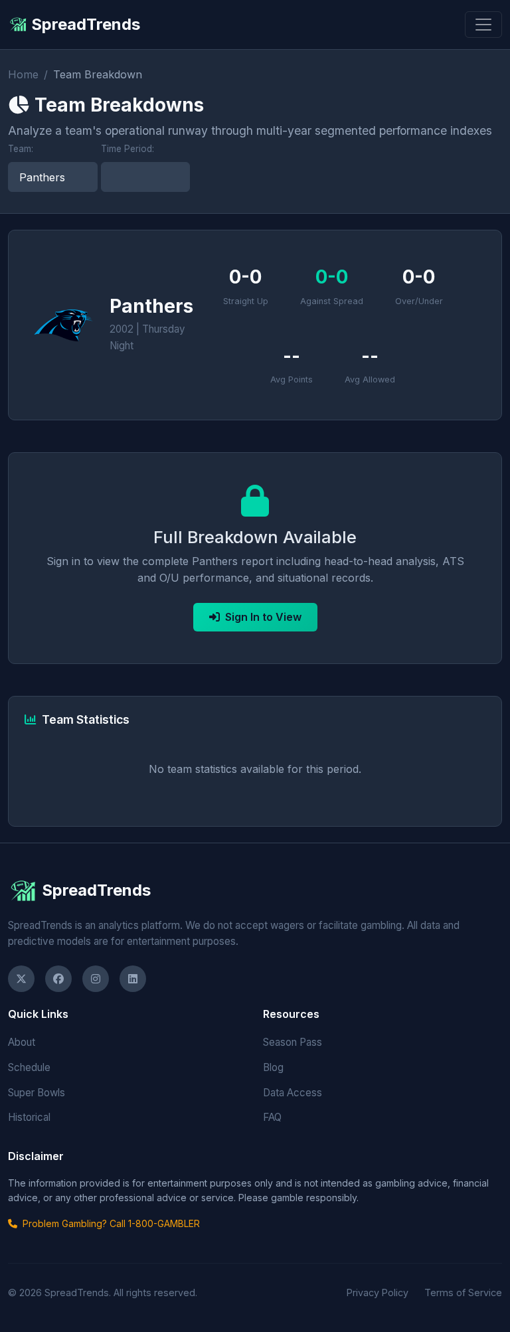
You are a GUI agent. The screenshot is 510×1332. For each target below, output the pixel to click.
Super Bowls (36, 1092)
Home (23, 74)
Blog (273, 1067)
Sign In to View (263, 617)
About (21, 1042)
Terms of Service (463, 1292)
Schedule (29, 1067)
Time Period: (127, 148)
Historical (29, 1117)
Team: (20, 148)
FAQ (272, 1117)
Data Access (292, 1092)
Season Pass (292, 1042)
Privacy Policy (377, 1292)
